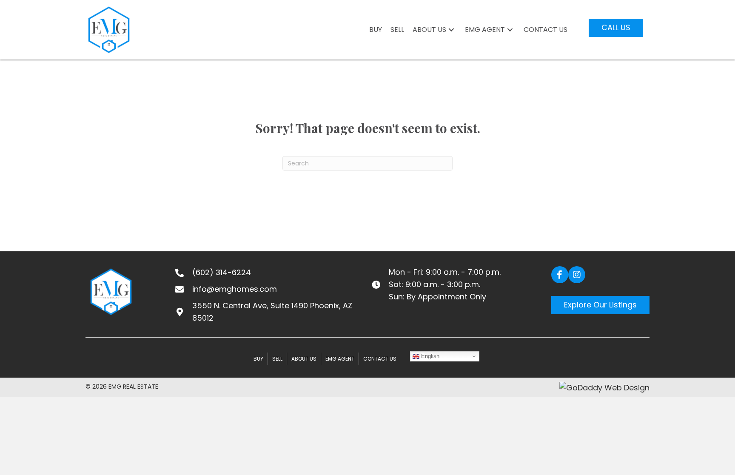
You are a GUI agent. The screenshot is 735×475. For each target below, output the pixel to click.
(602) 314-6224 (221, 272)
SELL (277, 358)
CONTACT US (379, 358)
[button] (451, 30)
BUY (258, 358)
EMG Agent (339, 358)
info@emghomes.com (234, 289)
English (429, 356)
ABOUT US (303, 358)
